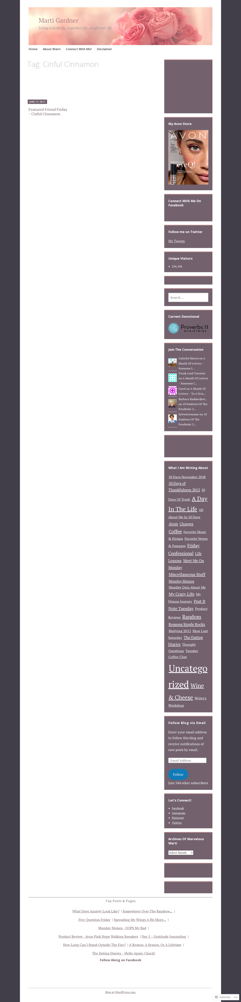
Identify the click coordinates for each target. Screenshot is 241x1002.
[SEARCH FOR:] (188, 297)
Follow (178, 774)
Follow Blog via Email (187, 723)
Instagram (178, 813)
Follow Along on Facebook (120, 960)
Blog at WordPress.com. (120, 992)
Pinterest (178, 818)
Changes (186, 524)
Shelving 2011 (180, 631)
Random (191, 616)
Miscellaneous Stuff (187, 574)
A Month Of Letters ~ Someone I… (192, 363)
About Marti (52, 49)
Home (33, 49)
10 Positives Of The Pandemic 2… (193, 419)
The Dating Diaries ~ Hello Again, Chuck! (123, 953)
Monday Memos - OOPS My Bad (122, 928)
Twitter (177, 823)
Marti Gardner (59, 20)
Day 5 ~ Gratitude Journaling (164, 936)
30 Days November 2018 (187, 477)
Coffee (175, 531)
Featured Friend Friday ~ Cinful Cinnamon (48, 111)
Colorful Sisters (188, 358)
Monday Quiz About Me (187, 587)
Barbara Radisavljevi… (193, 399)
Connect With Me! (79, 49)
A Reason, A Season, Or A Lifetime (155, 945)
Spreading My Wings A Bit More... (140, 919)
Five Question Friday (94, 919)
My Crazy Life (181, 594)
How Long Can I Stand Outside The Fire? (94, 945)
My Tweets (176, 241)
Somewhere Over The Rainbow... (147, 911)
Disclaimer (104, 49)
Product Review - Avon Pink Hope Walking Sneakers (98, 936)
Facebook (178, 808)
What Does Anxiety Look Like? (95, 911)
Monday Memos (181, 581)
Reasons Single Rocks (187, 624)
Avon (173, 524)
